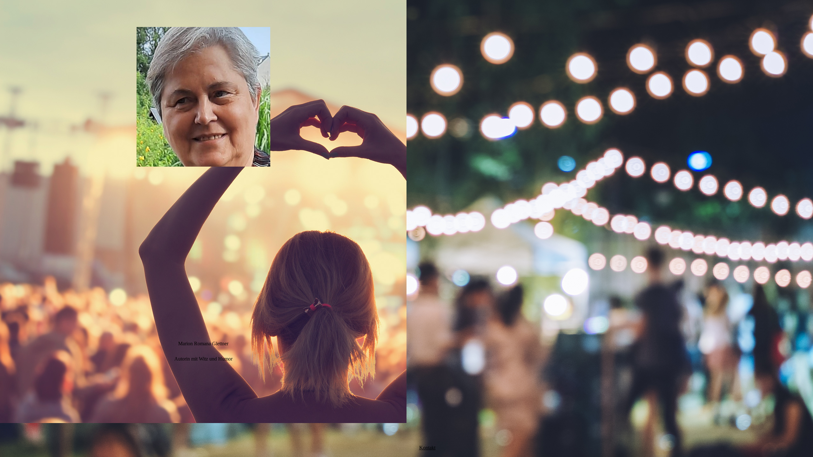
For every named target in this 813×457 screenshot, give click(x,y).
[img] (203, 97)
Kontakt (427, 447)
